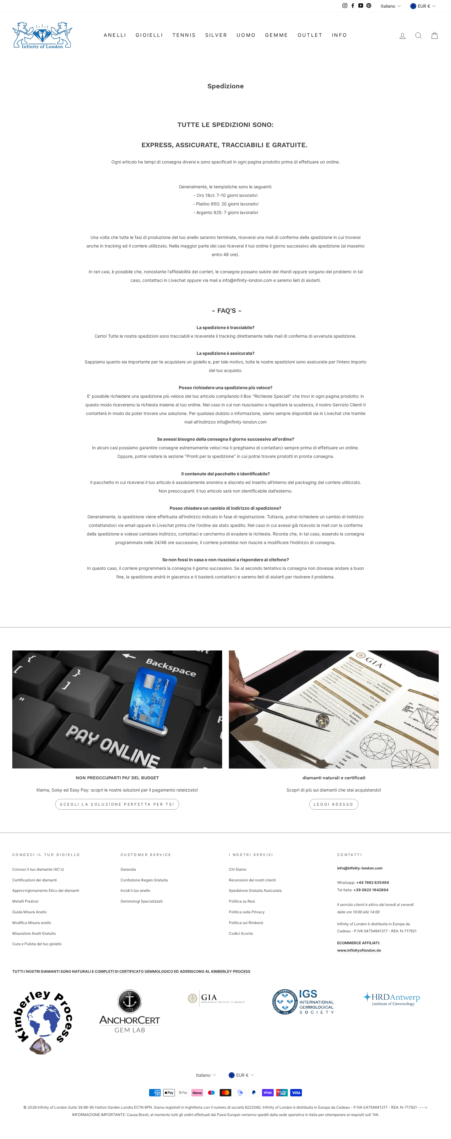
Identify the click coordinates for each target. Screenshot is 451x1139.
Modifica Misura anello (31, 922)
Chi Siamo (237, 869)
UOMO (246, 35)
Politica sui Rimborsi (246, 922)
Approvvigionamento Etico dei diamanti (45, 890)
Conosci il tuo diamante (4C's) (38, 869)
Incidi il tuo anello (135, 890)
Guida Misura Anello (29, 912)
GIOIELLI (149, 35)
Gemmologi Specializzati (142, 901)
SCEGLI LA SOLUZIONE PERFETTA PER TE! (117, 804)
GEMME (276, 35)
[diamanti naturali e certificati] (334, 709)
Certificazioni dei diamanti (34, 880)
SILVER (216, 35)
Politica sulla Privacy (247, 912)
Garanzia (128, 869)
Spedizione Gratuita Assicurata (255, 890)
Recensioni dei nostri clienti (252, 880)
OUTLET (310, 35)
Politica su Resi (242, 901)
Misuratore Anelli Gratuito (34, 933)
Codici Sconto (241, 933)
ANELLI (115, 35)
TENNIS (184, 35)
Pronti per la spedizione (210, 456)
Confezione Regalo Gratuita (144, 880)
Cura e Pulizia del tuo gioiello (37, 943)
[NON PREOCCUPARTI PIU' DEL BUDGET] (117, 709)
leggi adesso (334, 804)
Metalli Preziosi (25, 901)
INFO (339, 35)
